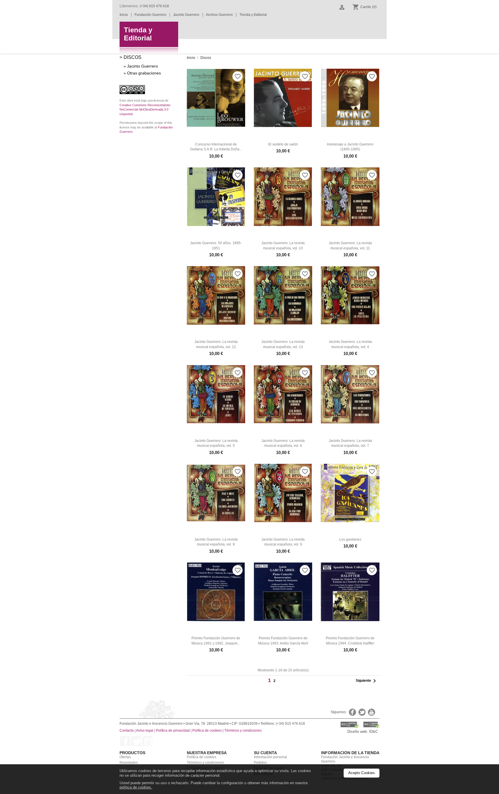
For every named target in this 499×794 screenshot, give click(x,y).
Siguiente (367, 680)
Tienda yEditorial (138, 34)
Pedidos (260, 763)
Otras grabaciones (144, 73)
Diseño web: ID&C (362, 731)
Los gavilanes (350, 539)
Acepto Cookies (361, 773)
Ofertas (125, 757)
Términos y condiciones (243, 730)
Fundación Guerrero (150, 15)
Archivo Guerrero (219, 15)
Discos (132, 57)
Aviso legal (144, 730)
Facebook (125, 741)
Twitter (136, 741)
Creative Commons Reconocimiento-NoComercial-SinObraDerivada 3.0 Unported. (145, 109)
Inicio (124, 15)
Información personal (270, 757)
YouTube (147, 741)
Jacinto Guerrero (186, 15)
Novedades (129, 763)
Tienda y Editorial (253, 15)
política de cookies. (136, 787)
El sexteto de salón (283, 144)
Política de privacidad (173, 730)
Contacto (127, 730)
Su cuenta (265, 752)
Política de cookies (207, 730)
